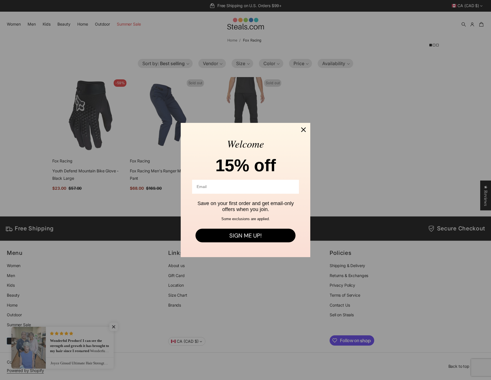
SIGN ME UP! (245, 235)
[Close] (303, 130)
